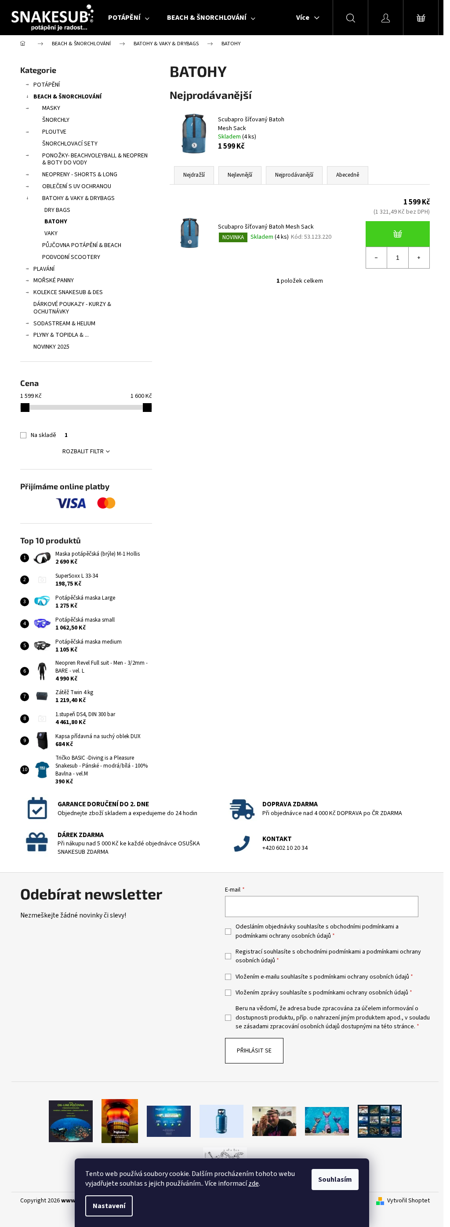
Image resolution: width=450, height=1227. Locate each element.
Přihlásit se (254, 1050)
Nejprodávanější (294, 175)
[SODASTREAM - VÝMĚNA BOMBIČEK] (169, 1121)
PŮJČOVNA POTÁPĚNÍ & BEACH (81, 245)
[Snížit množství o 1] (376, 257)
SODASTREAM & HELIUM (64, 323)
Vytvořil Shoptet (408, 1201)
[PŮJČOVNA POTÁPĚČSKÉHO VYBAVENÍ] (71, 1121)
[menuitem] (128, 17)
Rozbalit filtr (83, 451)
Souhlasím (335, 1179)
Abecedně (347, 175)
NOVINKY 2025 (51, 346)
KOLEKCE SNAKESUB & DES (68, 292)
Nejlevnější (240, 175)
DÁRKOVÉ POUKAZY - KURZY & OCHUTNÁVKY (72, 308)
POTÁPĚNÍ (46, 84)
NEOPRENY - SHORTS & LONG (79, 174)
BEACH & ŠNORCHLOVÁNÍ (67, 96)
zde (253, 1183)
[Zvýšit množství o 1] (418, 257)
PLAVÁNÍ (43, 269)
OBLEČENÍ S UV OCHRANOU (76, 186)
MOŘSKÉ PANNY (53, 280)
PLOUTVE (54, 131)
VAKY (51, 233)
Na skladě (49, 435)
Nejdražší (194, 175)
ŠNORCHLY (55, 120)
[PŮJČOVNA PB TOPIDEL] (120, 1121)
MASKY (51, 108)
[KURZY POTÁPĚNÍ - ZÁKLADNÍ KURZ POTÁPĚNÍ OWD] (274, 1121)
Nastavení (109, 1206)
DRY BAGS (57, 210)
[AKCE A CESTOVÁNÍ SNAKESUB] (380, 1121)
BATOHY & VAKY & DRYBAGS (78, 198)
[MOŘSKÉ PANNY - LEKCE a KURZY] (327, 1121)
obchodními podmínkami (362, 926)
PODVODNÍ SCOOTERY (71, 257)
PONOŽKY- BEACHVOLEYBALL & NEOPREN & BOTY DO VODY (95, 159)
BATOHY (55, 221)
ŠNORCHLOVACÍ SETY (70, 143)
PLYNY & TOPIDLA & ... (61, 335)
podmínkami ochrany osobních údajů (283, 936)
